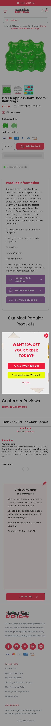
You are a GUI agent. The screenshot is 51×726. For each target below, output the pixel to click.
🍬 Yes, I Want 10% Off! (26, 366)
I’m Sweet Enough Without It (26, 375)
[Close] (46, 335)
